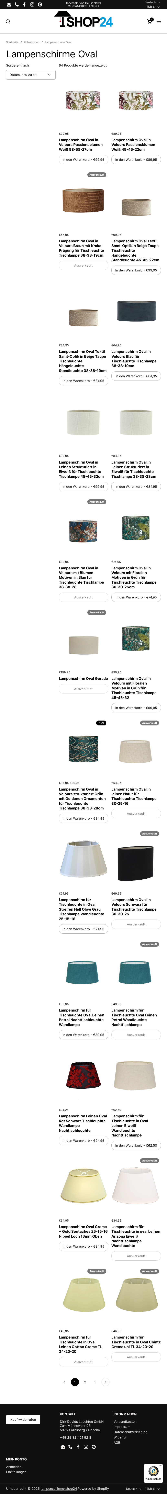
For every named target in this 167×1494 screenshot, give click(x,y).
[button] (7, 21)
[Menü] (160, 1466)
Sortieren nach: (18, 65)
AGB (117, 1442)
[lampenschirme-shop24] (83, 21)
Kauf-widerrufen (23, 1419)
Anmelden (13, 1467)
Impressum (122, 1427)
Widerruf (120, 1437)
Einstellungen (16, 1472)
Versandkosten (125, 1422)
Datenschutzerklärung (130, 1432)
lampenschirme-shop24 (59, 1488)
